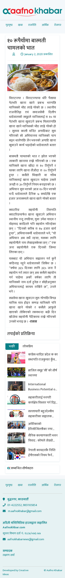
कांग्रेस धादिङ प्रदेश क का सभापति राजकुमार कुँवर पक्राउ (43, 357)
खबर (20, 25)
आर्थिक (45, 25)
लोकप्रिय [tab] (28, 346)
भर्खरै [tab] (12, 346)
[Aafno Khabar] (32, 12)
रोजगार (57, 25)
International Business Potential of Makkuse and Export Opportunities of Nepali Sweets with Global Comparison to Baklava (43, 387)
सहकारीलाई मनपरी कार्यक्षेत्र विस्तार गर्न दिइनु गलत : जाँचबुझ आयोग (42, 400)
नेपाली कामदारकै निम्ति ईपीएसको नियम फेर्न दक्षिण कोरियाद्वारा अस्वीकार (41, 453)
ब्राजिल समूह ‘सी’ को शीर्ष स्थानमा (42, 373)
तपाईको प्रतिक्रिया (21, 333)
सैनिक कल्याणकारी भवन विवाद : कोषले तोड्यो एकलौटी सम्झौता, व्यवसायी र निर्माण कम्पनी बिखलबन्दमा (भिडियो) (43, 438)
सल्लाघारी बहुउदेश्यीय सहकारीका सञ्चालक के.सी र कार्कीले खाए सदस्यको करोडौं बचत (41, 414)
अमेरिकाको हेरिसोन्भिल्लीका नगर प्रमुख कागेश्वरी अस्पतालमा (40, 426)
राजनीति (32, 25)
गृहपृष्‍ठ (9, 25)
